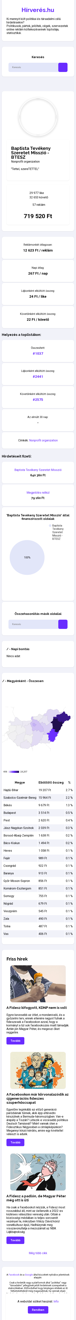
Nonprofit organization (43, 440)
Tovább (15, 1040)
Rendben (38, 1309)
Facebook (14, 1274)
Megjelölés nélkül (38, 492)
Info (56, 1301)
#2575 (38, 399)
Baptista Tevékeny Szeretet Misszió (38, 470)
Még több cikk (38, 1253)
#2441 (38, 376)
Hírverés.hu (38, 9)
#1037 (38, 353)
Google (29, 1274)
